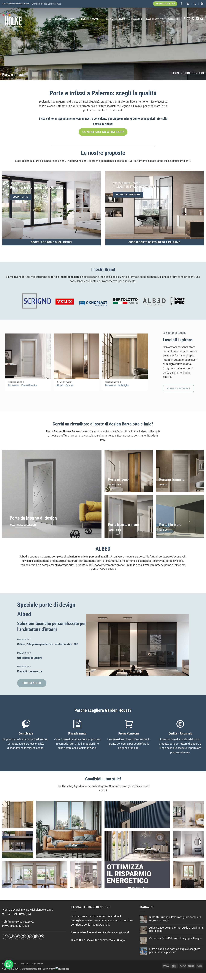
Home (58, 19)
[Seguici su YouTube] (201, 18)
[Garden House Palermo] (182, 4)
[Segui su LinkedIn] (197, 18)
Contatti (172, 19)
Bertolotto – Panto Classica (22, 385)
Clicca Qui (77, 940)
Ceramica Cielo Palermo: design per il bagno (175, 938)
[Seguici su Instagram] (188, 18)
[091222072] (195, 4)
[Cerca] (50, 19)
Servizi (110, 19)
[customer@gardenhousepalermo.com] (188, 4)
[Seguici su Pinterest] (193, 18)
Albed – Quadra (64, 385)
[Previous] (91, 645)
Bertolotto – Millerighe (116, 385)
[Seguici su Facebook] (184, 18)
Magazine (136, 19)
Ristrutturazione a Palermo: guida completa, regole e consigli (175, 919)
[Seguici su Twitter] (17, 936)
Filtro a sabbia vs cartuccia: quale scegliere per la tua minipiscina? (174, 950)
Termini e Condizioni (32, 964)
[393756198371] (202, 4)
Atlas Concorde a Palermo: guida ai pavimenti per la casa (176, 929)
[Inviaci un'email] (23, 936)
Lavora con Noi (155, 19)
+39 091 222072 (24, 921)
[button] (46, 3)
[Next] (150, 356)
